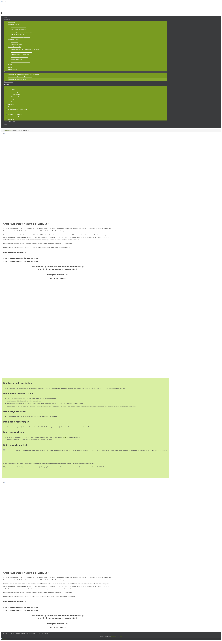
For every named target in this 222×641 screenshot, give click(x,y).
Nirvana (113, 636)
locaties (65, 437)
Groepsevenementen (6, 130)
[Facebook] (4, 639)
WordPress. (119, 636)
